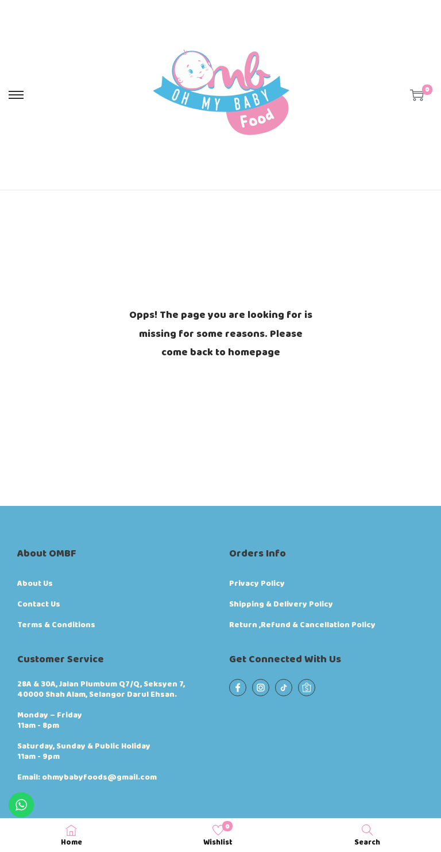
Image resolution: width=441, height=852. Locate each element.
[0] (417, 95)
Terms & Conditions (56, 625)
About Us (35, 583)
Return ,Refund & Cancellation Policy (302, 625)
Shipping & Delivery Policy (281, 604)
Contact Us (38, 604)
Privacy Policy (257, 583)
